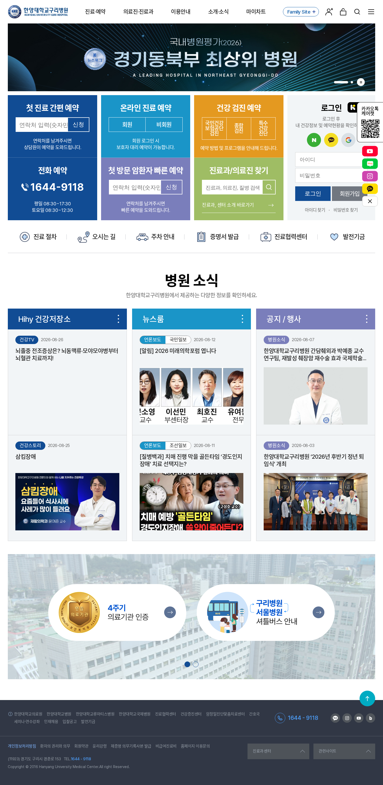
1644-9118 (57, 187)
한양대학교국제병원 (135, 714)
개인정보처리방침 (22, 746)
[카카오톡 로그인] (331, 140)
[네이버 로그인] (314, 140)
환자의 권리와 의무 (55, 746)
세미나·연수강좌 (27, 721)
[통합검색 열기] (357, 12)
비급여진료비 (166, 746)
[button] (341, 82)
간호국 (254, 714)
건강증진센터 (191, 714)
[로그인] (343, 12)
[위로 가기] (367, 698)
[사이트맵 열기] (371, 12)
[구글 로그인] (348, 140)
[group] (191, 57)
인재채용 (51, 721)
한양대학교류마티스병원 (95, 714)
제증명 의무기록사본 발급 (131, 746)
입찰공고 (70, 721)
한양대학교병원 (59, 714)
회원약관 (81, 746)
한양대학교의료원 (28, 714)
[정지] (361, 82)
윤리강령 (99, 746)
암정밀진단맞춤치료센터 (225, 714)
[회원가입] (329, 12)
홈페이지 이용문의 (195, 746)
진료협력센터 (165, 714)
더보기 (118, 319)
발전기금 (88, 721)
